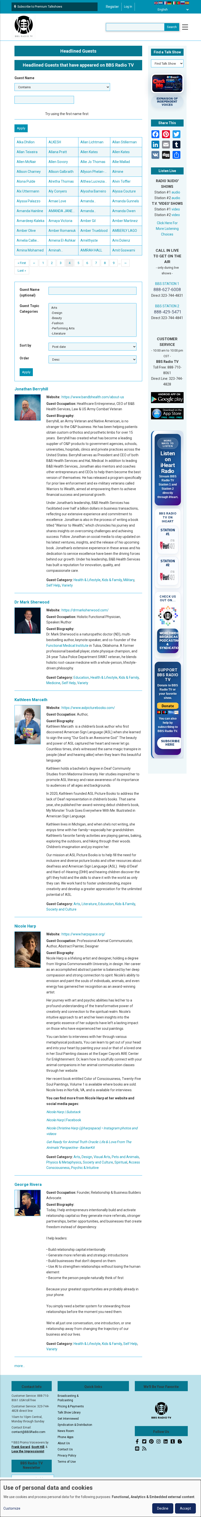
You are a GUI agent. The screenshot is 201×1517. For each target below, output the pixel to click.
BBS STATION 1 (167, 284)
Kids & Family (112, 580)
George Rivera (28, 1184)
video (176, 209)
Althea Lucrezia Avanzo (92, 181)
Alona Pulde (26, 181)
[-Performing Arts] (92, 328)
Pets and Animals (125, 1157)
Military (128, 580)
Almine (117, 172)
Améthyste (89, 240)
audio (176, 192)
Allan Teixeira (27, 152)
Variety (67, 585)
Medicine (53, 683)
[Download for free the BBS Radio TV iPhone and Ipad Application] (167, 413)
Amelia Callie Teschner (27, 240)
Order (24, 358)
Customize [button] (11, 1508)
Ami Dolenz (121, 240)
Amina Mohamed (30, 250)
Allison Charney (29, 172)
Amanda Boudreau (88, 201)
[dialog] (100, 1498)
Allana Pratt (58, 152)
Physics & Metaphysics (63, 1162)
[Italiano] (174, 2)
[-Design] (92, 312)
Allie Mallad (121, 162)
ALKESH (55, 142)
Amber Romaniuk (62, 231)
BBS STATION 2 (167, 306)
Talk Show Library (69, 1412)
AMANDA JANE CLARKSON (61, 211)
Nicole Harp (25, 926)
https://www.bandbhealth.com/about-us (93, 397)
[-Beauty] (92, 318)
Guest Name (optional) (29, 292)
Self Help (53, 585)
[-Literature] (92, 333)
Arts (77, 904)
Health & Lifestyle (87, 580)
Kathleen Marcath (30, 699)
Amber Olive (26, 231)
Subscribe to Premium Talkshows (39, 6)
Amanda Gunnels (125, 201)
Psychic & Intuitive (85, 1168)
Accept (185, 1508)
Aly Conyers (58, 191)
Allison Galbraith (61, 172)
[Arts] (92, 307)
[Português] (178, 2)
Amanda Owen (124, 211)
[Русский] (183, 2)
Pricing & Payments (71, 1406)
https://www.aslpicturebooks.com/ (88, 708)
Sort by (25, 345)
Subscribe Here (170, 742)
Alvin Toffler (121, 181)
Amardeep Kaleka (30, 221)
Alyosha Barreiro (93, 191)
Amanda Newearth (88, 211)
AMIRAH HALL (91, 250)
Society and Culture (61, 909)
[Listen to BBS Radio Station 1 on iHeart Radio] (168, 544)
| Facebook (63, 1120)
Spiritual (120, 1162)
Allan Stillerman (124, 142)
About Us (64, 1443)
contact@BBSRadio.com (28, 1432)
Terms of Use (67, 1461)
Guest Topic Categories (29, 308)
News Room (66, 1431)
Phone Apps (66, 1437)
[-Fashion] (92, 323)
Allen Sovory (58, 162)
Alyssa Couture (124, 191)
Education (81, 677)
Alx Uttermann (28, 191)
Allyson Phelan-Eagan (92, 172)
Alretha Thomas (61, 181)
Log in (128, 6)
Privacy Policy (67, 1455)
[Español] (187, 2)
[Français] (165, 2)
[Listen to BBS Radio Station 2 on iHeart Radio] (168, 575)
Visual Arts (102, 1157)
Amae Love (57, 201)
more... (19, 1366)
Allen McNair (26, 162)
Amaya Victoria (60, 221)
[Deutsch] (169, 2)
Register (112, 7)
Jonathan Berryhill (31, 389)
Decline (162, 1508)
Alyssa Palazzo (28, 201)
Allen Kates (89, 152)
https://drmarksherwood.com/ (85, 610)
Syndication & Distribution (75, 1425)
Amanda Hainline (30, 211)
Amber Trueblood (94, 231)
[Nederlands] (161, 2)
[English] (156, 2)
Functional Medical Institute (67, 646)
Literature (89, 904)
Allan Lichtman (91, 142)
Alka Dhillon (26, 142)
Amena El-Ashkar (62, 240)
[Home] (24, 27)
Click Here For (167, 223)
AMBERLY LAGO (124, 231)
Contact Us (65, 1449)
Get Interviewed (68, 1418)
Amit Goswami (123, 250)
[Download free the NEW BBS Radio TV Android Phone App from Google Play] (167, 397)
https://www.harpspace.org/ (83, 934)
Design (87, 1157)
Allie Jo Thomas (92, 162)
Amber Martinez (125, 221)
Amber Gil (88, 221)
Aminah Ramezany (57, 250)
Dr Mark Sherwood (31, 602)
